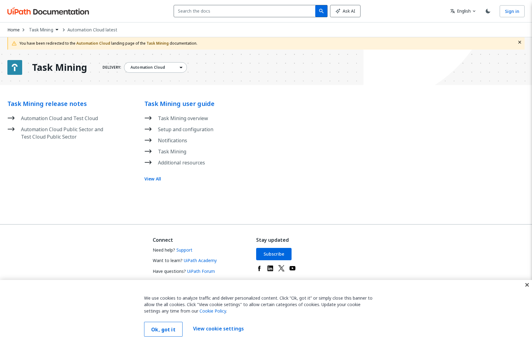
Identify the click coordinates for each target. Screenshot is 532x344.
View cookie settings (218, 328)
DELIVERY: (112, 67)
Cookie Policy (213, 311)
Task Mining (59, 67)
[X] (281, 268)
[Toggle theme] (488, 11)
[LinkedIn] (270, 268)
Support (184, 250)
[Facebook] (259, 268)
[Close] (527, 285)
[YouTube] (292, 268)
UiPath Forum (201, 271)
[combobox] (245, 11)
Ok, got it (163, 329)
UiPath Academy (200, 260)
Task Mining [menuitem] (41, 29)
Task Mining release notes (47, 103)
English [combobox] (460, 11)
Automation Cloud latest (92, 30)
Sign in (512, 11)
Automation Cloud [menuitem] (148, 67)
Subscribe (274, 254)
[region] (266, 312)
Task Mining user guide (179, 103)
